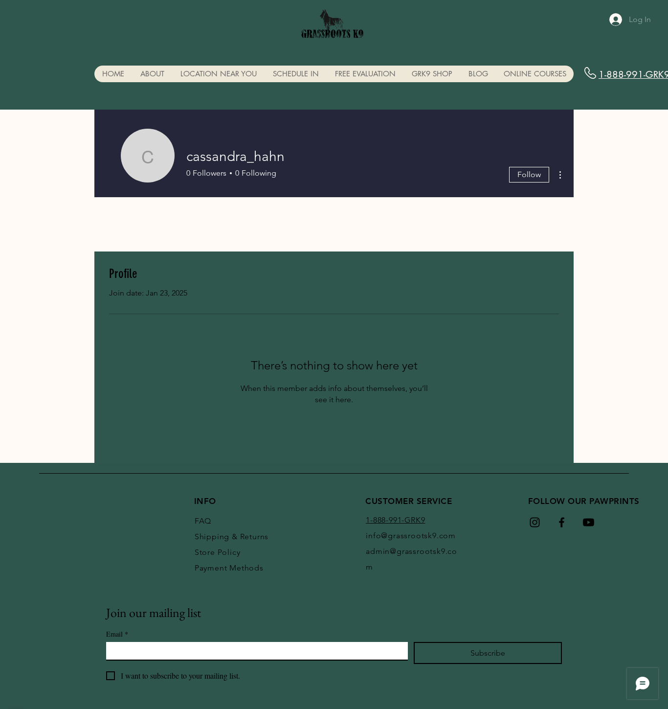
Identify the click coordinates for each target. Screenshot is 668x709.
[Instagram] (534, 522)
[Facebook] (561, 522)
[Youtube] (588, 522)
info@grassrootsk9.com (411, 535)
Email (117, 634)
